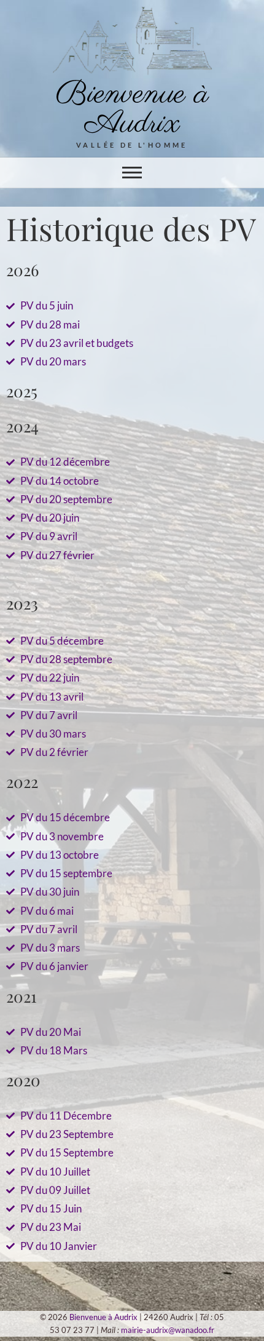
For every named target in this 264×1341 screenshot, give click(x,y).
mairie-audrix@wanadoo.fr (167, 1330)
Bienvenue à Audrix (132, 109)
